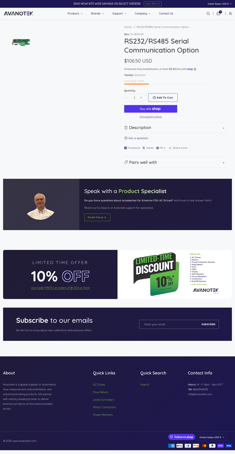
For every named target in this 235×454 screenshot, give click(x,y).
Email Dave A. (97, 217)
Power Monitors (103, 414)
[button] (175, 162)
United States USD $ (218, 4)
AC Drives (99, 384)
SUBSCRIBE (208, 324)
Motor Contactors (104, 407)
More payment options (151, 116)
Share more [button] (180, 147)
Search (144, 384)
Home (128, 27)
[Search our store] (210, 13)
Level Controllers (103, 399)
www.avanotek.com (24, 441)
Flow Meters (100, 392)
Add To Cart (165, 97)
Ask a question (138, 138)
